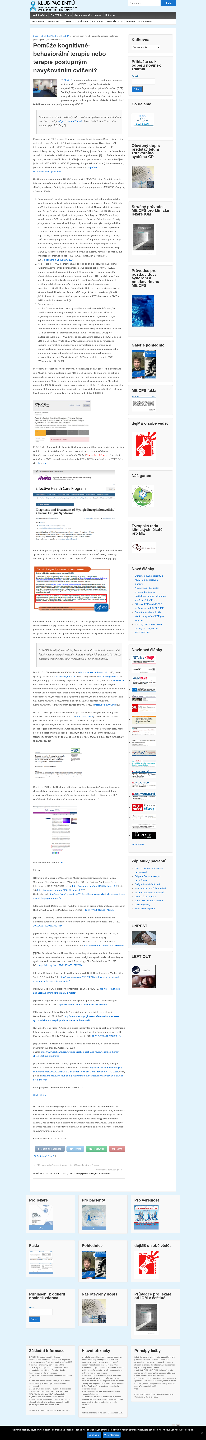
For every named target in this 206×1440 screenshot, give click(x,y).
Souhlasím (94, 1435)
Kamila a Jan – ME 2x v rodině (150, 888)
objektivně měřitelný (70, 121)
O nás (67, 15)
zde (38, 463)
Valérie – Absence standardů (149, 892)
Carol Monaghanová (64, 676)
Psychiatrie (106, 1174)
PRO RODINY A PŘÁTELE (77, 21)
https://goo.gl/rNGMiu (105, 704)
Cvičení (48, 1174)
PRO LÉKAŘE (38, 21)
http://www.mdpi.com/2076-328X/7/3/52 (104, 945)
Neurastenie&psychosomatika (81, 1174)
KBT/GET (57, 1174)
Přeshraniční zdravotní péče (108, 1170)
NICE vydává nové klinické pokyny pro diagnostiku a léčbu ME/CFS (148, 628)
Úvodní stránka (39, 15)
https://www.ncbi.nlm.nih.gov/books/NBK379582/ (82, 1004)
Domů (35, 36)
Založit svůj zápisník (145, 908)
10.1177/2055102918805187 (106, 1036)
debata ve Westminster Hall (93, 672)
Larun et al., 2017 (84, 716)
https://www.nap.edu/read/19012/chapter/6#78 (60, 890)
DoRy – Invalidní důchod (147, 884)
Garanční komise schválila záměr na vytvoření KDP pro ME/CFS (149, 616)
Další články (138, 844)
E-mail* (135, 76)
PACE (97, 1174)
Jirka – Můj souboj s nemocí (149, 900)
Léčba (64, 1174)
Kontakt (97, 15)
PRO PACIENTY (55, 21)
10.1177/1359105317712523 (99, 910)
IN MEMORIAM (145, 21)
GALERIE (130, 21)
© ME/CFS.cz (40, 1095)
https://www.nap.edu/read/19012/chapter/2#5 (95, 886)
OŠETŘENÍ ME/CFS (49, 36)
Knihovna (110, 15)
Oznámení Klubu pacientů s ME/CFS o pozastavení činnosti (149, 580)
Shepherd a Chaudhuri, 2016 (59, 259)
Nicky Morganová (107, 676)
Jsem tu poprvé (82, 15)
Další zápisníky (142, 904)
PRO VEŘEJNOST (115, 21)
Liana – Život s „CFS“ (146, 896)
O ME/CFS (56, 15)
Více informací (111, 1435)
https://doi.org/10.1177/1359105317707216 (60, 965)
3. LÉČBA (65, 36)
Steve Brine (119, 680)
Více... (57, 1405)
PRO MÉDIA (97, 21)
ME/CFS (68, 80)
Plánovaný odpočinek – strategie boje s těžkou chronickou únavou (68, 1165)
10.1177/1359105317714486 (48, 925)
